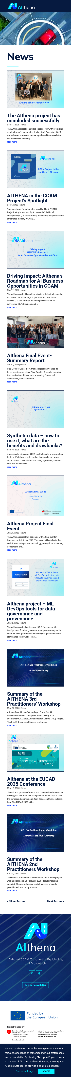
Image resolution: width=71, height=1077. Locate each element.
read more (12, 142)
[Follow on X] (39, 973)
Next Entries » (55, 901)
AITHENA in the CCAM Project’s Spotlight (32, 198)
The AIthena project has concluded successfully (33, 118)
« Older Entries (16, 901)
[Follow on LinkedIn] (32, 973)
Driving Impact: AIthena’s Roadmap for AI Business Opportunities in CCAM (35, 281)
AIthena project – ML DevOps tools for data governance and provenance (31, 611)
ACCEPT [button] (46, 1071)
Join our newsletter (35, 984)
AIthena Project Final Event (30, 526)
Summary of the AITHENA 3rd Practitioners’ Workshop (34, 699)
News (23, 124)
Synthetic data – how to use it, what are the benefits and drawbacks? (34, 440)
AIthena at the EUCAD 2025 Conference (31, 781)
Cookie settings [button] (24, 1071)
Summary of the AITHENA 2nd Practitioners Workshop (33, 864)
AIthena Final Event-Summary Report (29, 358)
